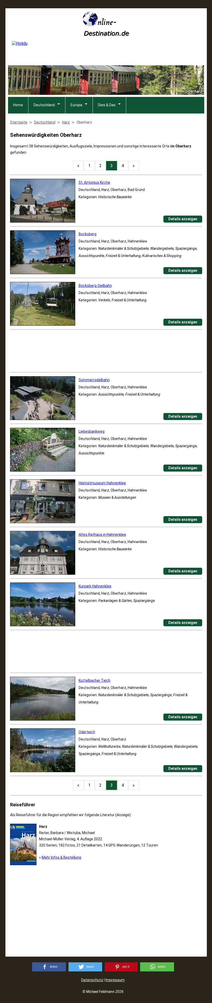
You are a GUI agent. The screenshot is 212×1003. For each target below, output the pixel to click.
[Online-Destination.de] (106, 34)
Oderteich (87, 732)
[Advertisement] (106, 350)
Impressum (115, 980)
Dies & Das (107, 105)
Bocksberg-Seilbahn (95, 285)
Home (18, 105)
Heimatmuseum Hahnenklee (102, 483)
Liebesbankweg (91, 431)
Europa (76, 105)
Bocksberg (87, 234)
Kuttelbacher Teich (94, 680)
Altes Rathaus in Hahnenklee (102, 534)
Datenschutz (92, 980)
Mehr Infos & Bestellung (61, 857)
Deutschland (44, 105)
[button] (49, 966)
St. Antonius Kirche (94, 182)
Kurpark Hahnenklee (95, 586)
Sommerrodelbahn (94, 380)
